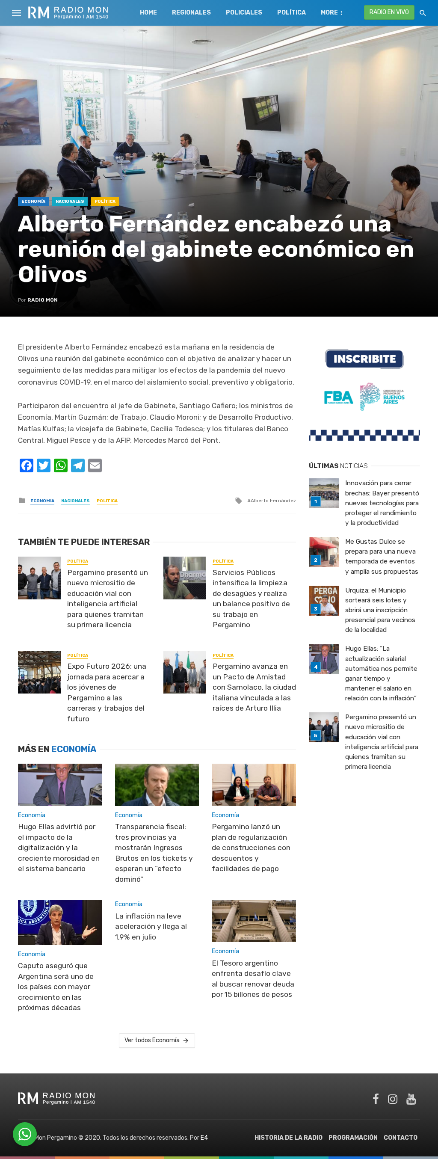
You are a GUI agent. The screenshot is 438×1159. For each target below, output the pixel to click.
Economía (33, 201)
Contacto (400, 1137)
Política (291, 12)
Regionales (191, 12)
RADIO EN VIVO (389, 12)
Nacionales (70, 201)
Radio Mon (42, 300)
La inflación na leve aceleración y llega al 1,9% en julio (151, 926)
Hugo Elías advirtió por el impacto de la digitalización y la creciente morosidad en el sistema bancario (59, 847)
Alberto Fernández (273, 501)
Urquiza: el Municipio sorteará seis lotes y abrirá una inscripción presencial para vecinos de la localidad (380, 610)
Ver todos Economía (152, 1040)
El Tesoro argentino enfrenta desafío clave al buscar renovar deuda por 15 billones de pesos (253, 979)
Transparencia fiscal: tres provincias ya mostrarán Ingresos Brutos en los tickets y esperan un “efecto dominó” (154, 852)
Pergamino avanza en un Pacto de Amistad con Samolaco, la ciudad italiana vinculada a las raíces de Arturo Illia (254, 687)
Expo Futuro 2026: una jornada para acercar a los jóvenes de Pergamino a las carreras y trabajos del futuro (106, 692)
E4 (204, 1137)
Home (148, 12)
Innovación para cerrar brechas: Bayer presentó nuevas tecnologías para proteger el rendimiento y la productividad (382, 502)
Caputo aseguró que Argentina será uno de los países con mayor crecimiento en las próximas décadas (56, 986)
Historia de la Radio (289, 1137)
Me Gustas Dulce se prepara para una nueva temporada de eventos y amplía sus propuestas (381, 556)
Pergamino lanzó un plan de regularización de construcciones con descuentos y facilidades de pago (251, 847)
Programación (353, 1137)
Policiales (244, 12)
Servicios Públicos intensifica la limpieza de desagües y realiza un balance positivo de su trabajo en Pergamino (251, 598)
